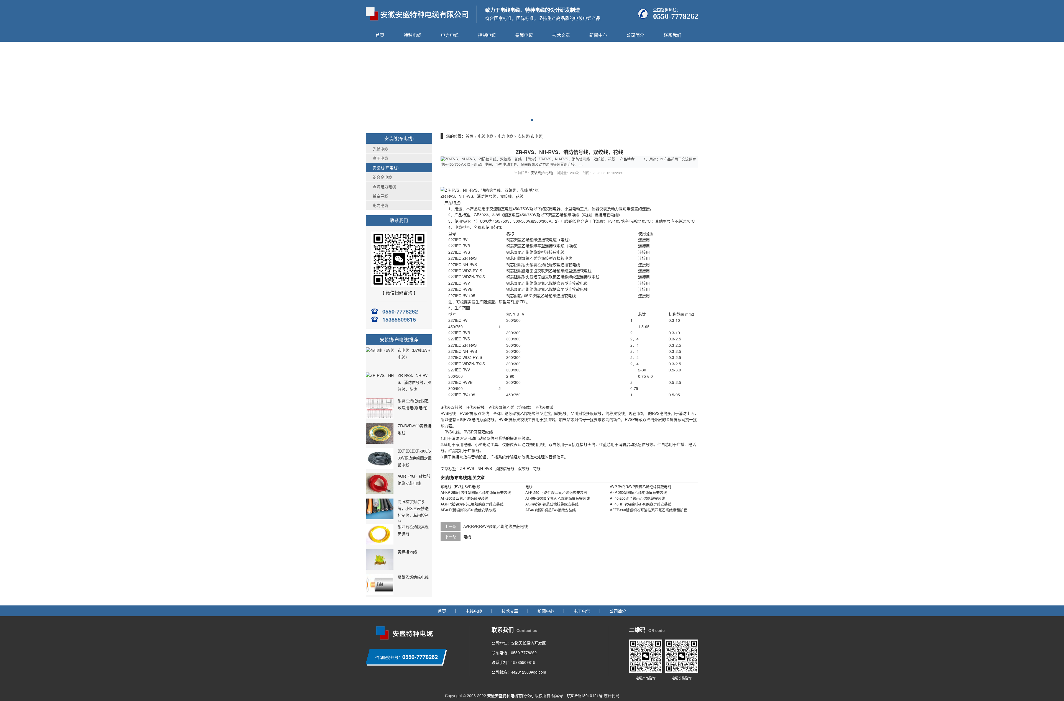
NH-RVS (484, 468)
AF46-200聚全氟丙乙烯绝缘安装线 (637, 498)
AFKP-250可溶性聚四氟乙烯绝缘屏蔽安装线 (476, 492)
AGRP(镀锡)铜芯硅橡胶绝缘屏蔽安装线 (472, 504)
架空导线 (380, 196)
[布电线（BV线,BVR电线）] (388, 350)
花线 (537, 468)
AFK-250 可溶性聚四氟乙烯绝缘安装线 (556, 492)
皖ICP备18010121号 (585, 695)
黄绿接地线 (407, 551)
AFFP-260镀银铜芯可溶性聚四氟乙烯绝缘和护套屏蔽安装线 (657, 509)
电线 (529, 486)
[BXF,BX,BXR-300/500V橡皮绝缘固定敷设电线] (379, 467)
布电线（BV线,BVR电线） (461, 486)
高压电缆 (380, 158)
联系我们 (672, 35)
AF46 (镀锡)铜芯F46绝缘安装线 (550, 509)
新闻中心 (598, 35)
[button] (532, 120)
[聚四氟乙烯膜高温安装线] (379, 543)
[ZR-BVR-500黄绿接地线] (379, 442)
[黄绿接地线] (379, 568)
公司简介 (635, 35)
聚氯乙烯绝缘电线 (413, 577)
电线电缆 (485, 136)
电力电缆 (450, 35)
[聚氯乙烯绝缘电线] (379, 593)
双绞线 (524, 468)
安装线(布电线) (386, 167)
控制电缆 (487, 35)
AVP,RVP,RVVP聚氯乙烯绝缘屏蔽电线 (640, 486)
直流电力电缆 (384, 186)
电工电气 (582, 611)
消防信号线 (505, 468)
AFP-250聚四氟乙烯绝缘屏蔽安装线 (638, 492)
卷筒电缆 (524, 35)
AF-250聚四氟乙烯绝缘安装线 (464, 498)
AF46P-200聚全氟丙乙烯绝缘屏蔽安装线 (557, 498)
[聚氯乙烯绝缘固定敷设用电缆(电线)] (379, 417)
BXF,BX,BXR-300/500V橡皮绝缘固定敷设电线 (415, 458)
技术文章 (561, 35)
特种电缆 (412, 35)
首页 (379, 35)
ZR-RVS (467, 468)
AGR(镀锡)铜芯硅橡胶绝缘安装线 (552, 504)
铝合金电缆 (382, 177)
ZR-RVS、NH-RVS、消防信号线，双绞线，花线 (414, 382)
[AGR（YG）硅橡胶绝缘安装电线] (379, 492)
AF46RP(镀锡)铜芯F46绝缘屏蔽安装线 (640, 504)
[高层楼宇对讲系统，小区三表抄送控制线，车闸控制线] (379, 517)
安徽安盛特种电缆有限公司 (510, 695)
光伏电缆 (380, 149)
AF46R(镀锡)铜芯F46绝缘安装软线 (468, 509)
